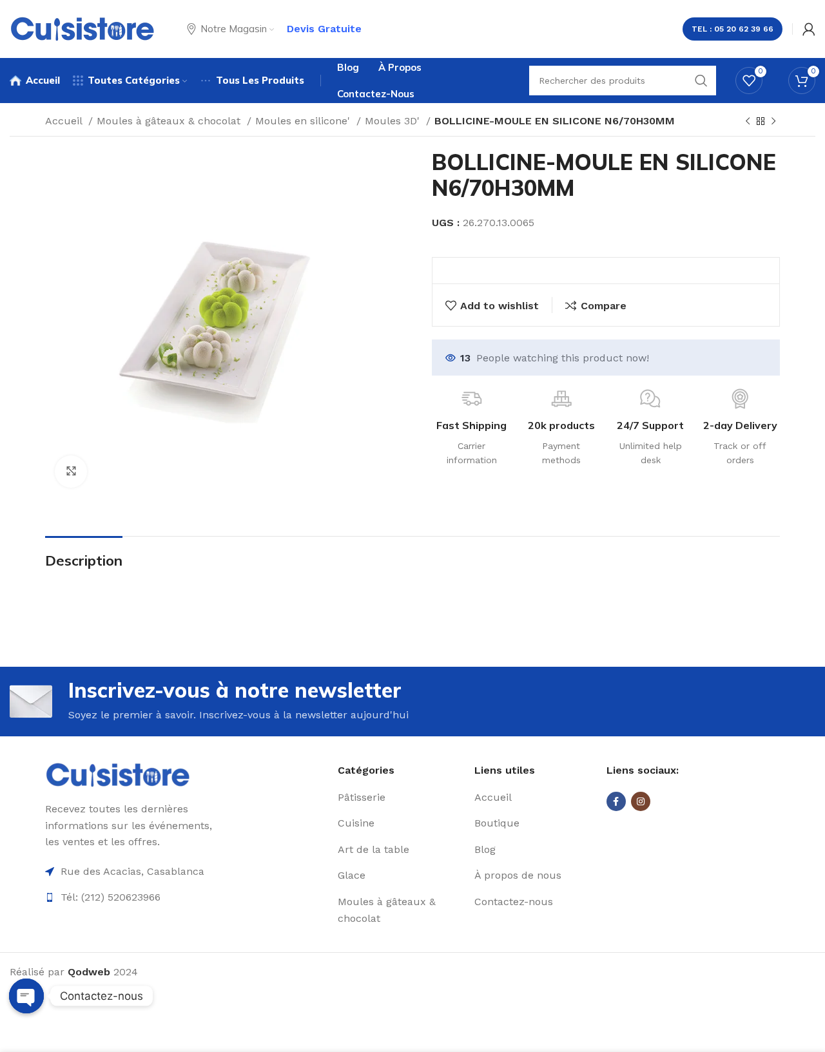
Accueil (65, 121)
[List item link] (401, 797)
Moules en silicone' (304, 121)
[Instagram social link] (640, 801)
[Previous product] (747, 121)
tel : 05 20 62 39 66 (732, 28)
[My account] (809, 29)
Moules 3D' (394, 121)
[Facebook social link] (616, 801)
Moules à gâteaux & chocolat (170, 121)
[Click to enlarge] (71, 471)
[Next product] (773, 121)
